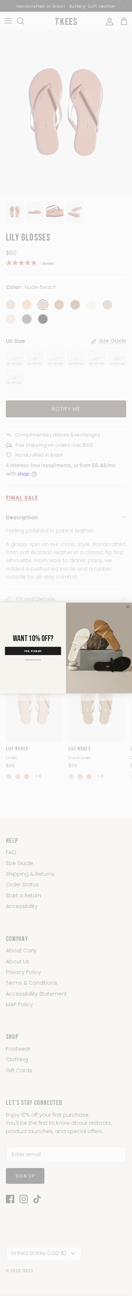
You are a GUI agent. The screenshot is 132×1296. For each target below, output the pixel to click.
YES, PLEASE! (33, 650)
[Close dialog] (128, 607)
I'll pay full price (33, 659)
